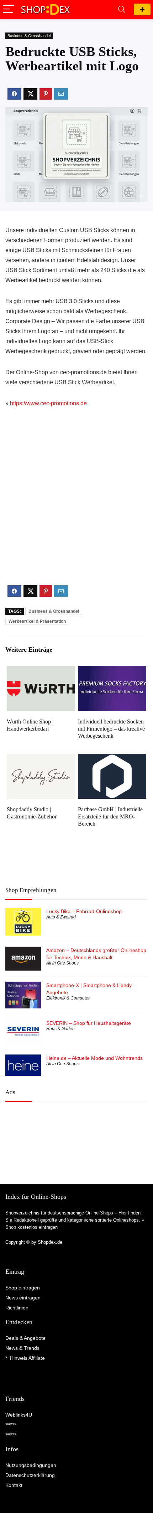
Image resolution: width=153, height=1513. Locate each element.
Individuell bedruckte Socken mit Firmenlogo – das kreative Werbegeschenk (111, 728)
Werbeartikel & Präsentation (37, 621)
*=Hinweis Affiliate (25, 1358)
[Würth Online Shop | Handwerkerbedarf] (41, 671)
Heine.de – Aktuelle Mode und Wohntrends (94, 1058)
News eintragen (23, 1298)
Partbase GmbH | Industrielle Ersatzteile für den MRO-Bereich (110, 816)
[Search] (121, 9)
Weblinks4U (18, 1415)
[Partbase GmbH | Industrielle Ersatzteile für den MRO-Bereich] (112, 759)
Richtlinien (16, 1308)
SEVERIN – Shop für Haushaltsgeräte (88, 1023)
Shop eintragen (142, 9)
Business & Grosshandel (29, 36)
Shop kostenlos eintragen (31, 1227)
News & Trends (22, 1348)
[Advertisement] (76, 502)
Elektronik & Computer (68, 998)
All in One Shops (62, 963)
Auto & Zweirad (61, 917)
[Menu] (8, 9)
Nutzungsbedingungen (30, 1465)
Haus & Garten (60, 1028)
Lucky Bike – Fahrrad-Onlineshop (84, 911)
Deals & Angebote (25, 1338)
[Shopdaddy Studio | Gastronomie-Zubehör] (41, 759)
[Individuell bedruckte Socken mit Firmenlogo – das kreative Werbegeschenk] (112, 671)
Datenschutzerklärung (30, 1475)
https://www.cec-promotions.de (48, 403)
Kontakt (13, 1485)
